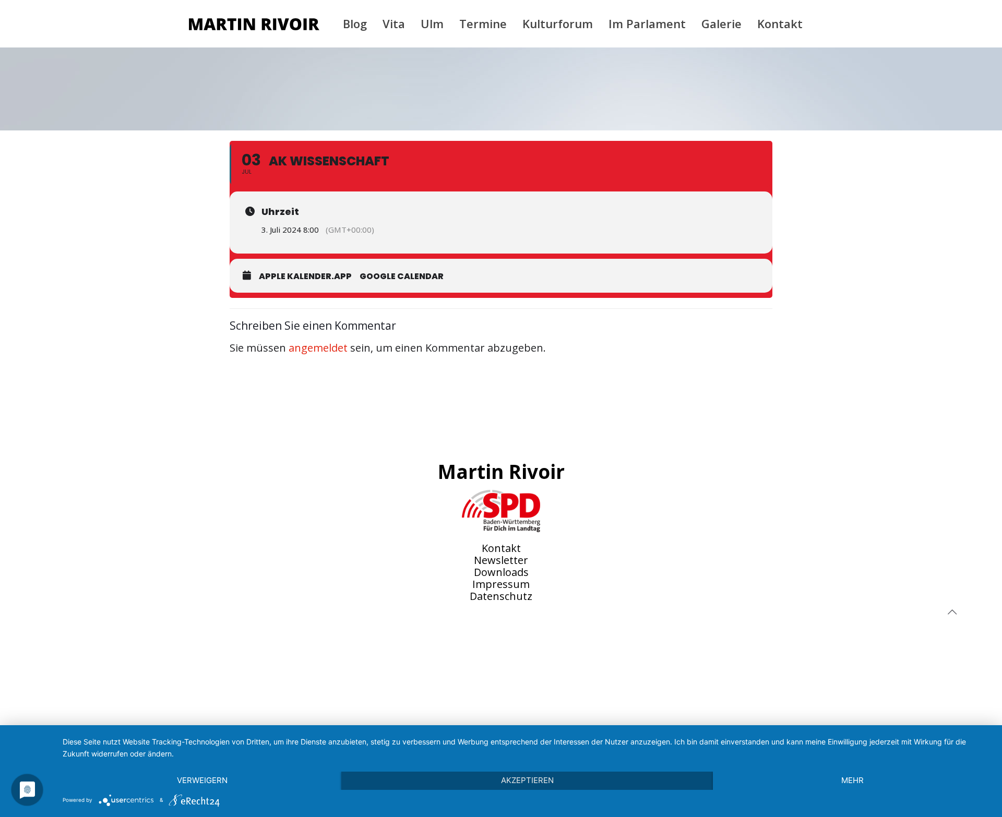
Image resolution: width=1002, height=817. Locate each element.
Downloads (501, 572)
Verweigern (202, 780)
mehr (852, 780)
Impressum (501, 584)
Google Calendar (402, 276)
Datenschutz (501, 596)
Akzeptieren (527, 780)
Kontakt (501, 548)
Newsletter (501, 560)
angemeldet (318, 348)
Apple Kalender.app (305, 276)
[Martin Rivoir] (254, 23)
